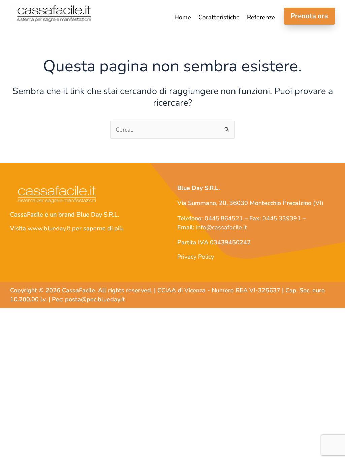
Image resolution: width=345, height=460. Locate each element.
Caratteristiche (219, 17)
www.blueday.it (49, 228)
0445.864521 (224, 218)
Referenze (261, 17)
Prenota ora (309, 16)
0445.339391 (281, 218)
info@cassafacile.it (221, 227)
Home (182, 17)
